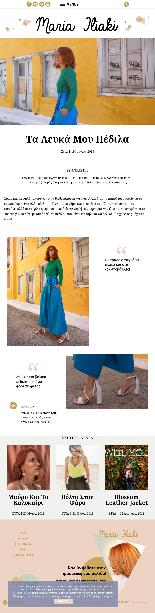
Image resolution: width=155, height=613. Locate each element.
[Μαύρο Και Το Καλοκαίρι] (28, 467)
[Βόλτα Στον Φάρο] (77, 467)
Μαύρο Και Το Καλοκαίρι (28, 499)
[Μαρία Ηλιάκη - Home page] (77, 24)
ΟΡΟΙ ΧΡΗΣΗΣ (119, 602)
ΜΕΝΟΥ (73, 4)
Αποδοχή (63, 601)
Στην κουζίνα (23, 544)
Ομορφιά (23, 538)
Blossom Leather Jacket (126, 499)
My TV (23, 549)
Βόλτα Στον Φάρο (77, 499)
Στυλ (64, 151)
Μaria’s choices (23, 555)
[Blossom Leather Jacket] (126, 467)
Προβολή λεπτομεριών (101, 596)
